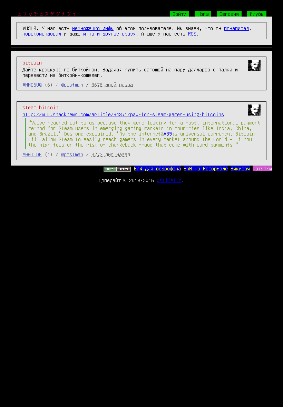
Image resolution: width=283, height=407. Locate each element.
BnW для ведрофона (157, 168)
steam (29, 107)
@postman (72, 84)
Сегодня (229, 14)
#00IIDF (32, 154)
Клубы (257, 14)
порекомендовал (41, 33)
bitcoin (32, 62)
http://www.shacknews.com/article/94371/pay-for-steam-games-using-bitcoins (123, 114)
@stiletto (169, 180)
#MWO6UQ (32, 84)
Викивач (240, 168)
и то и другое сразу (109, 33)
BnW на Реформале (206, 168)
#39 (168, 133)
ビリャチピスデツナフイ (47, 14)
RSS (192, 33)
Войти (179, 14)
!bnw (202, 14)
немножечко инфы (93, 28)
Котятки (262, 168)
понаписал (236, 28)
